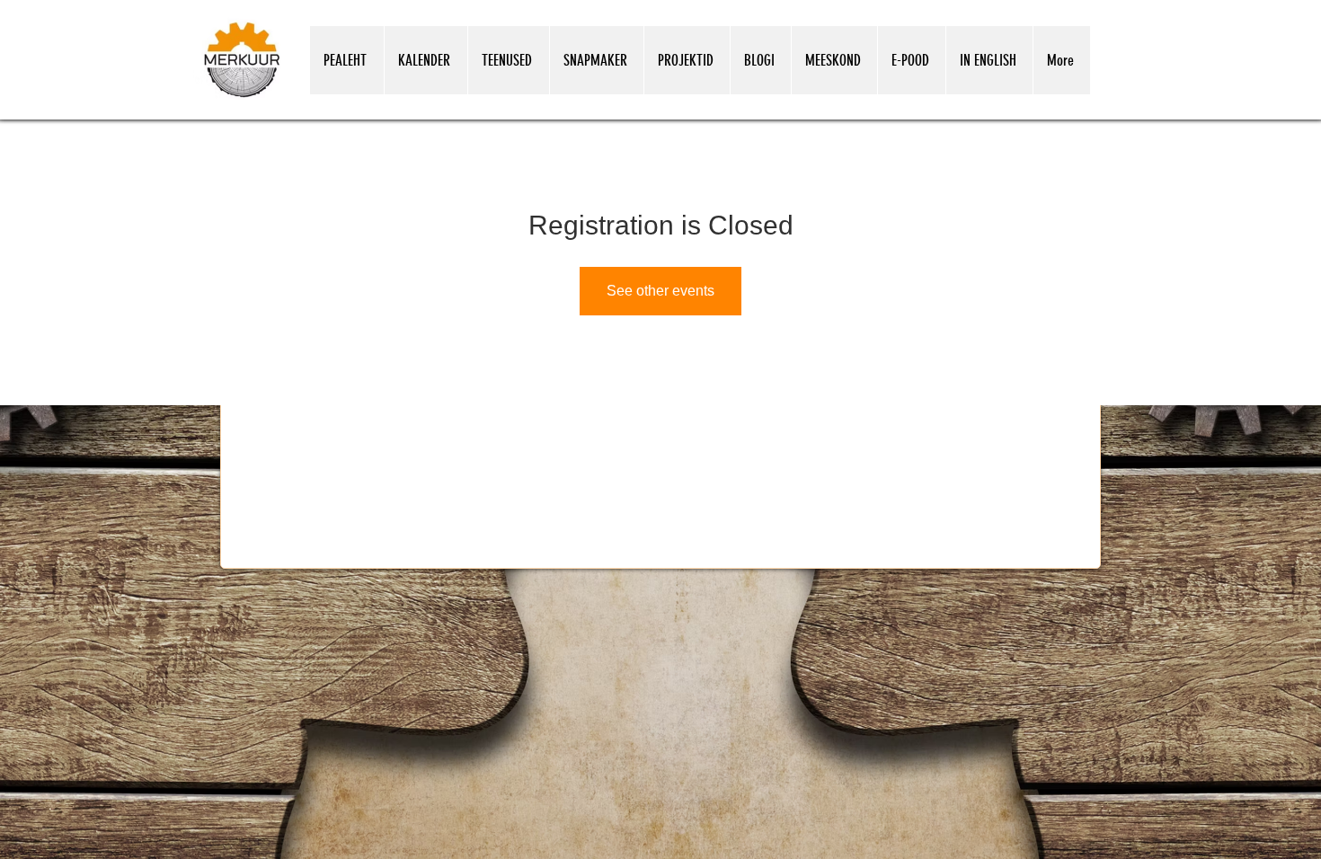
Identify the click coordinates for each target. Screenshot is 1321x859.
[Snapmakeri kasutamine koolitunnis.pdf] (1031, 717)
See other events (660, 290)
